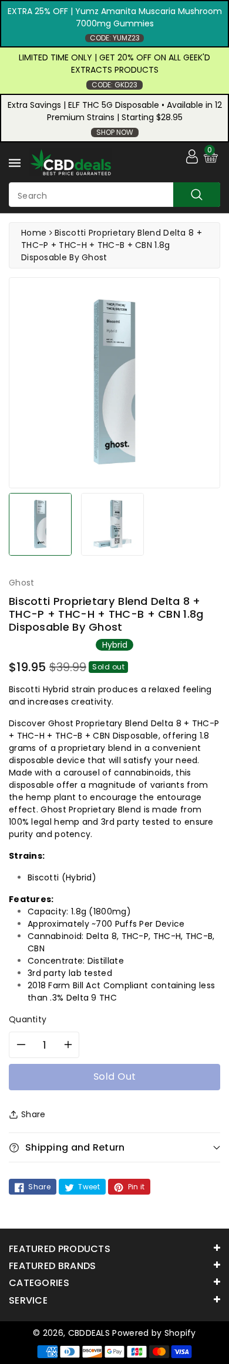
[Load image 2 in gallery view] (112, 524)
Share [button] (33, 1114)
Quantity (27, 1019)
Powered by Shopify (154, 1333)
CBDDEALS (89, 1333)
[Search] (196, 194)
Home (33, 233)
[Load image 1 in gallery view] (40, 524)
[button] (114, 1147)
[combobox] (114, 194)
